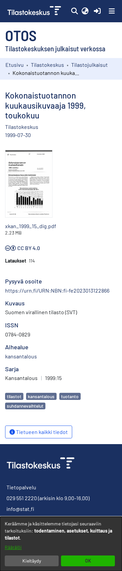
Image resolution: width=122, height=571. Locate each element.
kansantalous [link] (21, 356)
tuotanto (70, 396)
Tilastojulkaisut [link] (89, 64)
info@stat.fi (20, 509)
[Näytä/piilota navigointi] (112, 11)
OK (88, 561)
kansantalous (41, 396)
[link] (35, 11)
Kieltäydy (31, 561)
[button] (74, 11)
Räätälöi (13, 547)
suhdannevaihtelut (25, 406)
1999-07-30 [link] (18, 135)
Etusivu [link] (14, 64)
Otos (21, 35)
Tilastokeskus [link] (47, 64)
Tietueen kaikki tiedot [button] (41, 432)
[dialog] (61, 544)
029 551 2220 (21, 498)
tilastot (14, 396)
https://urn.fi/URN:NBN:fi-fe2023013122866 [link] (57, 290)
